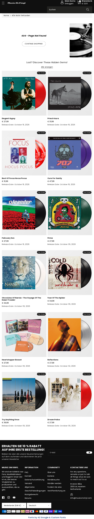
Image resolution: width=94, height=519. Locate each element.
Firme (50, 238)
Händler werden (54, 483)
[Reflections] (69, 334)
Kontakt (28, 476)
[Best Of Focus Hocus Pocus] (24, 153)
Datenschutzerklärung (34, 479)
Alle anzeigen (47, 67)
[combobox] (69, 10)
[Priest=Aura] (69, 93)
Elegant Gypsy (8, 118)
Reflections (52, 360)
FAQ (26, 472)
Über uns (51, 472)
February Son (8, 238)
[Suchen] (87, 10)
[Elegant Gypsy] (24, 93)
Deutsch (32, 505)
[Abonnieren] (89, 452)
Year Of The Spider (56, 298)
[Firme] (69, 212)
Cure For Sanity (54, 178)
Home (6, 15)
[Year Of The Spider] (69, 272)
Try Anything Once (10, 419)
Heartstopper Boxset (12, 360)
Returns (28, 498)
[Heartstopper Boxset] (24, 334)
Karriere (50, 476)
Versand (28, 483)
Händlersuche (53, 479)
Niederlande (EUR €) (12, 505)
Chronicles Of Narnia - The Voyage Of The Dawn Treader (21, 299)
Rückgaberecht (31, 494)
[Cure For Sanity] (69, 153)
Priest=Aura (53, 118)
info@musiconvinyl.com (81, 498)
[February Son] (24, 212)
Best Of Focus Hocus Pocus (14, 178)
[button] (4, 3)
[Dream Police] (69, 394)
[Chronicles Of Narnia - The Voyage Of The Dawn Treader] (24, 272)
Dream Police (53, 419)
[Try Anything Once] (24, 394)
